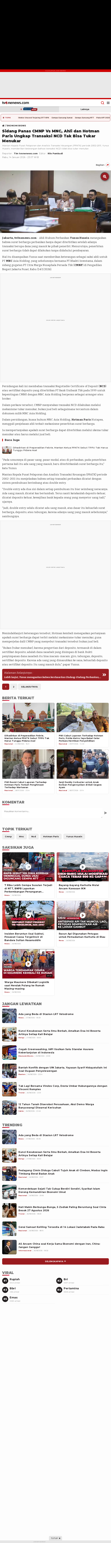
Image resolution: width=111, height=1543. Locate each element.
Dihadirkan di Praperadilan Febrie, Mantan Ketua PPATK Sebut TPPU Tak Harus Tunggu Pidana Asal (60, 449)
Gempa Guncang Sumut (62, 118)
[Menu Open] (108, 102)
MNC (9, 261)
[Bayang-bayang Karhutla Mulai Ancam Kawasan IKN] (83, 867)
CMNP (78, 265)
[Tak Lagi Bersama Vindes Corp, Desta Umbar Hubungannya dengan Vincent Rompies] (9, 1089)
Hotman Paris (81, 419)
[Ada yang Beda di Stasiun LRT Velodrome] (9, 1016)
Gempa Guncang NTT (84, 118)
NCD (103, 386)
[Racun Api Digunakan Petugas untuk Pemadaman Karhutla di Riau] (83, 915)
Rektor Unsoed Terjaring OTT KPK (33, 118)
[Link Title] (4, 125)
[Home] (15, 102)
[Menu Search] (102, 102)
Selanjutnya (29, 686)
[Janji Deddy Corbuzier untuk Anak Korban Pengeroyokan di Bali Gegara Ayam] (83, 764)
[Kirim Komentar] (105, 813)
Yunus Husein (79, 238)
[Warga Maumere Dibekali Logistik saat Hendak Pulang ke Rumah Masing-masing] (28, 964)
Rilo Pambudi (55, 153)
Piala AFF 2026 (103, 118)
